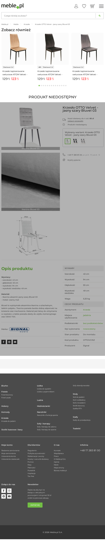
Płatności (31, 468)
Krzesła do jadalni (8, 421)
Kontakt (57, 450)
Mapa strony (59, 468)
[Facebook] (3, 491)
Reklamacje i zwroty (36, 456)
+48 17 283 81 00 (90, 450)
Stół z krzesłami (79, 403)
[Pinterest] (3, 496)
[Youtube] (9, 496)
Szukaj (99, 15)
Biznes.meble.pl (60, 470)
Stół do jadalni (78, 397)
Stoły (75, 394)
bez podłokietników (93, 323)
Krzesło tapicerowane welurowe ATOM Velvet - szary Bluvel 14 (84, 73)
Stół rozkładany (79, 400)
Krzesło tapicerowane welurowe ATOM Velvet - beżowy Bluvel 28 (14, 73)
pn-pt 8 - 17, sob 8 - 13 (83, 155)
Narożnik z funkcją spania (47, 415)
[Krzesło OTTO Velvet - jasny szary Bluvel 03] (68, 141)
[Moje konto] (76, 6)
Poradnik (31, 470)
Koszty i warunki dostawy (38, 459)
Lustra (40, 400)
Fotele (4, 391)
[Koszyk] (92, 6)
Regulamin (32, 450)
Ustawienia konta (8, 456)
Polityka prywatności (36, 453)
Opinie (56, 462)
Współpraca (59, 453)
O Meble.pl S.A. (60, 459)
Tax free (31, 476)
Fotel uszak (6, 398)
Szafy (75, 417)
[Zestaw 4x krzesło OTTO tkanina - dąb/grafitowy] (75, 141)
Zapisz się (35, 505)
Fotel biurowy (7, 395)
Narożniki (41, 412)
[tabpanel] (17, 57)
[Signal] (19, 329)
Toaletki (77, 428)
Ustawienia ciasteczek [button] (10, 459)
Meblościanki (43, 406)
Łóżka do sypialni (44, 389)
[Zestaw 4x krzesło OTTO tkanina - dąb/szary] (83, 141)
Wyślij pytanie (73, 160)
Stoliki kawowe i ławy (12, 429)
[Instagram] (9, 491)
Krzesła (86, 309)
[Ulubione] (84, 6)
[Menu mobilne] (101, 6)
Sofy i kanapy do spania (46, 430)
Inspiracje (31, 473)
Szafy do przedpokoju (82, 420)
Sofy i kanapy (43, 423)
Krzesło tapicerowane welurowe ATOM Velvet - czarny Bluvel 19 (49, 73)
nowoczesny (89, 329)
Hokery (4, 406)
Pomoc (31, 462)
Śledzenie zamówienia (10, 450)
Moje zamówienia (8, 453)
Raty (29, 465)
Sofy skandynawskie (81, 385)
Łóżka (40, 385)
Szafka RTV (77, 408)
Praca (56, 456)
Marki (56, 465)
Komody (5, 412)
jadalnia (87, 315)
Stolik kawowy (79, 406)
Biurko (4, 385)
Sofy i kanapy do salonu (46, 427)
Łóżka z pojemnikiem (45, 392)
